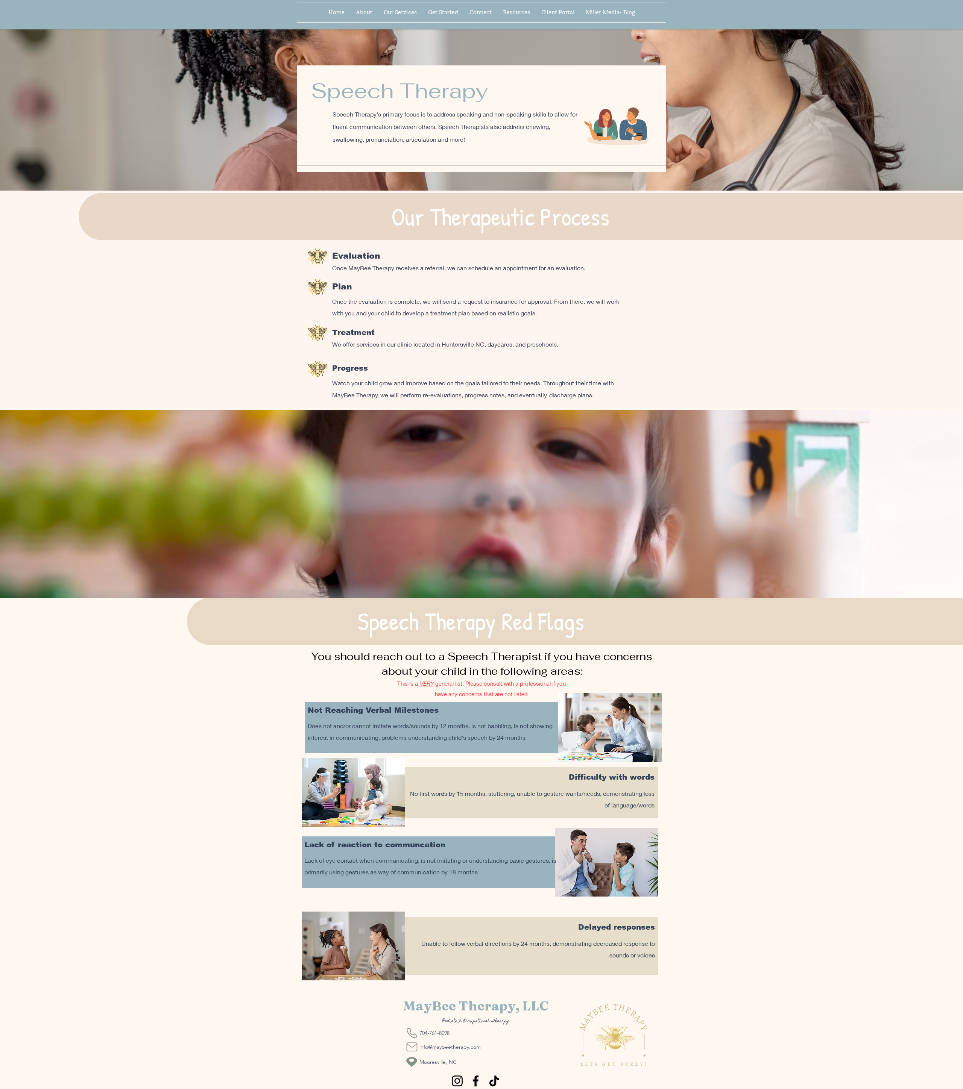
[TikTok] (494, 1081)
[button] (443, 12)
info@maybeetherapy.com (450, 1047)
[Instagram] (457, 1081)
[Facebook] (475, 1081)
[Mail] (411, 1046)
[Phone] (411, 1033)
